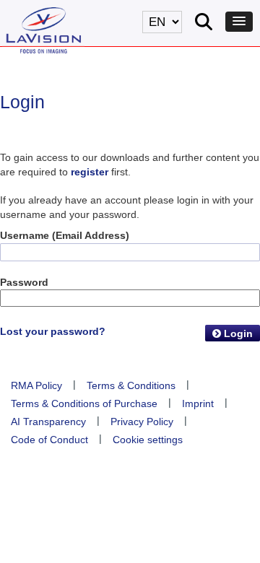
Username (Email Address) (64, 235)
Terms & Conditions (131, 385)
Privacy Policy (141, 421)
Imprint (198, 403)
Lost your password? (52, 331)
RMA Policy (36, 385)
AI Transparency (48, 421)
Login (237, 333)
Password (24, 282)
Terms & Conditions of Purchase (84, 403)
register (89, 172)
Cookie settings (148, 439)
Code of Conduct (49, 439)
